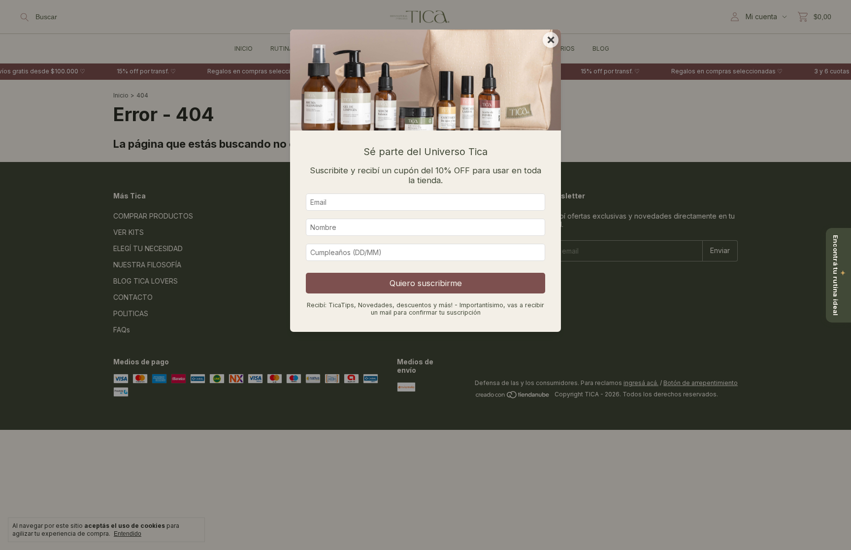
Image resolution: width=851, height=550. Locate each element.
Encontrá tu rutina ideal (839, 274)
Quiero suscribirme (426, 283)
